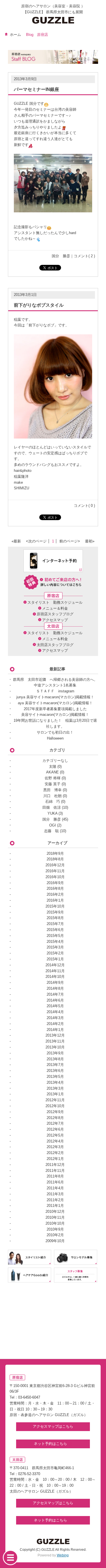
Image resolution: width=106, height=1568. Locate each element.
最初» (89, 541)
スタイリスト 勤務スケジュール (55, 602)
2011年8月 (55, 1176)
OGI (52, 825)
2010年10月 (55, 1223)
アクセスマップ (55, 620)
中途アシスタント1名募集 (55, 685)
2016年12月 (55, 865)
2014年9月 (55, 982)
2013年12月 (55, 1035)
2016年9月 (55, 883)
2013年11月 (55, 1041)
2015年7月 (55, 924)
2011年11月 (55, 1170)
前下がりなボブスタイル (39, 305)
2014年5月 (55, 1006)
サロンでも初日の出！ (55, 732)
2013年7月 (55, 1065)
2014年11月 (55, 971)
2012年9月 (55, 1112)
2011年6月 (55, 1182)
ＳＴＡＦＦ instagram (55, 691)
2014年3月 (55, 1018)
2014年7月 (55, 994)
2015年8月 (55, 918)
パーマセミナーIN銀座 (36, 89)
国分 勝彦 (61, 256)
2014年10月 (55, 976)
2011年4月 (55, 1188)
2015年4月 (55, 941)
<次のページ (36, 541)
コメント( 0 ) (84, 505)
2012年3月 (55, 1147)
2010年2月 (55, 1235)
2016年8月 (55, 888)
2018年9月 (55, 853)
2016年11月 (55, 871)
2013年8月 (55, 1059)
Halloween (55, 738)
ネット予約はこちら (51, 1443)
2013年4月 (55, 1082)
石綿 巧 (52, 801)
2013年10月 (55, 1047)
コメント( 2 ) (84, 256)
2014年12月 (55, 965)
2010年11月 (55, 1217)
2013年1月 (55, 1094)
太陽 (52, 766)
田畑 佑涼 (51, 807)
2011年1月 (55, 1205)
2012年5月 (55, 1135)
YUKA (52, 813)
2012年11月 (55, 1100)
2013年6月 (55, 1070)
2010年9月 (55, 1229)
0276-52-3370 (29, 1474)
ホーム (15, 34)
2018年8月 (55, 859)
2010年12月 (55, 1211)
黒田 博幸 (52, 790)
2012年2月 (55, 1153)
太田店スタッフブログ (55, 645)
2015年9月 (55, 912)
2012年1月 (55, 1159)
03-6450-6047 (29, 1397)
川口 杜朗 (52, 796)
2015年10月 (55, 906)
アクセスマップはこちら (53, 1426)
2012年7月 (55, 1123)
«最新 (16, 541)
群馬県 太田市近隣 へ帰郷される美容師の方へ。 (55, 679)
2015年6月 (55, 930)
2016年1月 (55, 900)
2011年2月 (55, 1200)
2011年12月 (55, 1165)
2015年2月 (55, 953)
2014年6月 (55, 1000)
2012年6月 (55, 1129)
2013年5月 (55, 1076)
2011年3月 (55, 1194)
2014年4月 (55, 1012)
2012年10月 (55, 1106)
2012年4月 (55, 1141)
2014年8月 (55, 988)
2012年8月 (55, 1118)
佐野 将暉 (52, 778)
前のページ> (69, 541)
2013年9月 (55, 1053)
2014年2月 (55, 1024)
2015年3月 (55, 947)
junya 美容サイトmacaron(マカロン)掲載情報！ (55, 697)
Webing (63, 1555)
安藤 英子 (52, 784)
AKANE (52, 772)
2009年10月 (55, 1241)
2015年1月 (55, 959)
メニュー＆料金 (55, 608)
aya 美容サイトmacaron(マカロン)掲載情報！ (55, 703)
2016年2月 (55, 894)
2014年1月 (55, 1030)
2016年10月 (55, 877)
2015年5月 (55, 936)
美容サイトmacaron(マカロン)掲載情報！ (55, 714)
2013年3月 (55, 1088)
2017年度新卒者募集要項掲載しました (55, 709)
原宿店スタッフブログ (55, 614)
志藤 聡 (51, 831)
